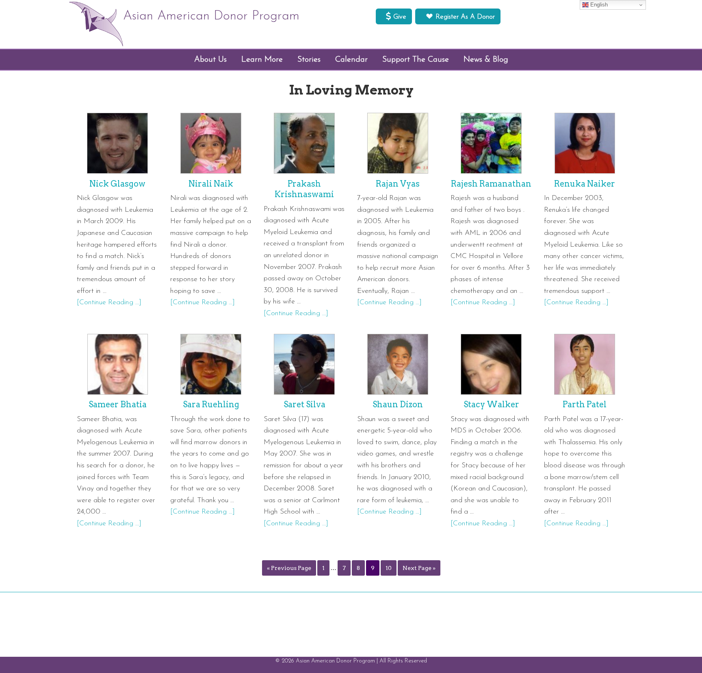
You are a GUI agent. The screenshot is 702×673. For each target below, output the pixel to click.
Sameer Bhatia (118, 404)
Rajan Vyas (398, 184)
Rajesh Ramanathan (491, 184)
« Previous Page (289, 568)
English (598, 5)
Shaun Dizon (398, 404)
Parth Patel (585, 404)
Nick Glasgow (117, 184)
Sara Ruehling (211, 404)
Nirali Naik (210, 184)
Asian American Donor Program (211, 16)
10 (389, 568)
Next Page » (419, 568)
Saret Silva (304, 404)
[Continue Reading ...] (109, 302)
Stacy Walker (491, 404)
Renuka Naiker (584, 184)
